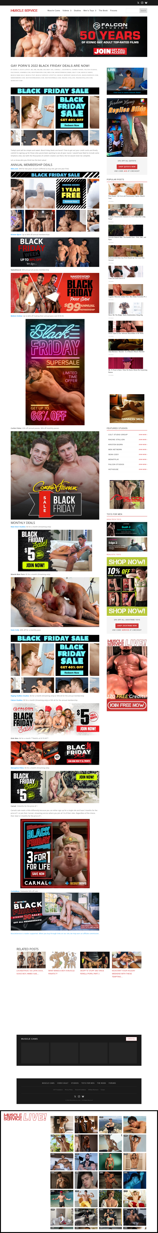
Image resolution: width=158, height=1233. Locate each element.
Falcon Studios (90, 69)
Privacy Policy (69, 1089)
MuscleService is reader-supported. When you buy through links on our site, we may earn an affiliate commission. (55, 933)
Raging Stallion (68, 78)
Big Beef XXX (48, 69)
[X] (138, 3)
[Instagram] (142, 3)
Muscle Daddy (87, 72)
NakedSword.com (18, 78)
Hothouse (127, 469)
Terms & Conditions (80, 1089)
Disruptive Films (17, 768)
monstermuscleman (63, 72)
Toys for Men (87, 1083)
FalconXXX (15, 72)
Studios (77, 11)
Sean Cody (15, 630)
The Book (103, 11)
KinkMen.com (25, 72)
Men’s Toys (89, 11)
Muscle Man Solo (18, 75)
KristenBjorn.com (38, 72)
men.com (50, 72)
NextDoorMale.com (53, 78)
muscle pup (30, 75)
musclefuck (76, 75)
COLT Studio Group (127, 435)
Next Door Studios (18, 527)
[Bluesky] (146, 3)
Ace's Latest (25, 69)
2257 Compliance (58, 1089)
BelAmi (40, 69)
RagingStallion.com (84, 78)
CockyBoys (66, 69)
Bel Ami (33, 69)
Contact (103, 1089)
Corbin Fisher (77, 69)
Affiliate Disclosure (93, 1089)
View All (131, 1039)
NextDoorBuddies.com (35, 78)
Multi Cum (76, 72)
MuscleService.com (90, 75)
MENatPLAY (127, 459)
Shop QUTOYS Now (127, 167)
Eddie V (16, 69)
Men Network (127, 449)
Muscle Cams (54, 11)
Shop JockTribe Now (127, 626)
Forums (113, 11)
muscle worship (63, 75)
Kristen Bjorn (16, 234)
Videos (66, 11)
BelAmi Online (16, 316)
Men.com (14, 169)
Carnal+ (57, 69)
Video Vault (62, 1083)
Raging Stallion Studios (20, 696)
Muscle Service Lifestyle (46, 75)
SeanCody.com (16, 80)
